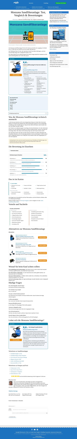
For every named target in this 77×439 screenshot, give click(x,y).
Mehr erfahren (53, 49)
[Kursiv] (14, 413)
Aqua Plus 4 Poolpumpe (21, 259)
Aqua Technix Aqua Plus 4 (16, 369)
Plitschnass (15, 19)
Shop (35, 432)
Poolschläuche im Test (16, 373)
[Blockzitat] (22, 413)
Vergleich (38, 432)
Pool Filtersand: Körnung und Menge (19, 357)
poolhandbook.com (40, 437)
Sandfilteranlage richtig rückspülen (18, 355)
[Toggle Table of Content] (45, 113)
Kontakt (32, 432)
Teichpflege (42, 432)
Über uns (28, 432)
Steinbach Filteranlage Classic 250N (23, 244)
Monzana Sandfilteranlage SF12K (30, 70)
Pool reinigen (53, 59)
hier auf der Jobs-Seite (63, 21)
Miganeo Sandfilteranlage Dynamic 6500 (24, 236)
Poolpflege (46, 3)
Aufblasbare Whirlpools (55, 57)
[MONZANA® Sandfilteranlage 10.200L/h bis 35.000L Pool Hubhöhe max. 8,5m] (16, 67)
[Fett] (13, 413)
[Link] (25, 413)
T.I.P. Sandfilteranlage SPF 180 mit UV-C (24, 253)
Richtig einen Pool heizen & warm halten (59, 64)
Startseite (31, 3)
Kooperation (47, 432)
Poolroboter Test (53, 55)
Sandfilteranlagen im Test (16, 353)
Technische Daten (14, 150)
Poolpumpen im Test (15, 368)
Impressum (53, 432)
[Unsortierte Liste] (20, 413)
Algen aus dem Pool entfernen (56, 60)
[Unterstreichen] (16, 413)
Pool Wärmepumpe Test (55, 66)
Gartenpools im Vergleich (16, 371)
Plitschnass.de (22, 432)
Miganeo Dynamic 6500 (16, 359)
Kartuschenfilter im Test (16, 363)
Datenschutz (58, 432)
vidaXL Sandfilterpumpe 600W (17, 361)
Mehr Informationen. (42, 434)
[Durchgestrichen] (17, 413)
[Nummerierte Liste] (19, 413)
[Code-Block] (23, 413)
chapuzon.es (35, 437)
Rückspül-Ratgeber (25, 200)
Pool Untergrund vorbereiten (56, 62)
